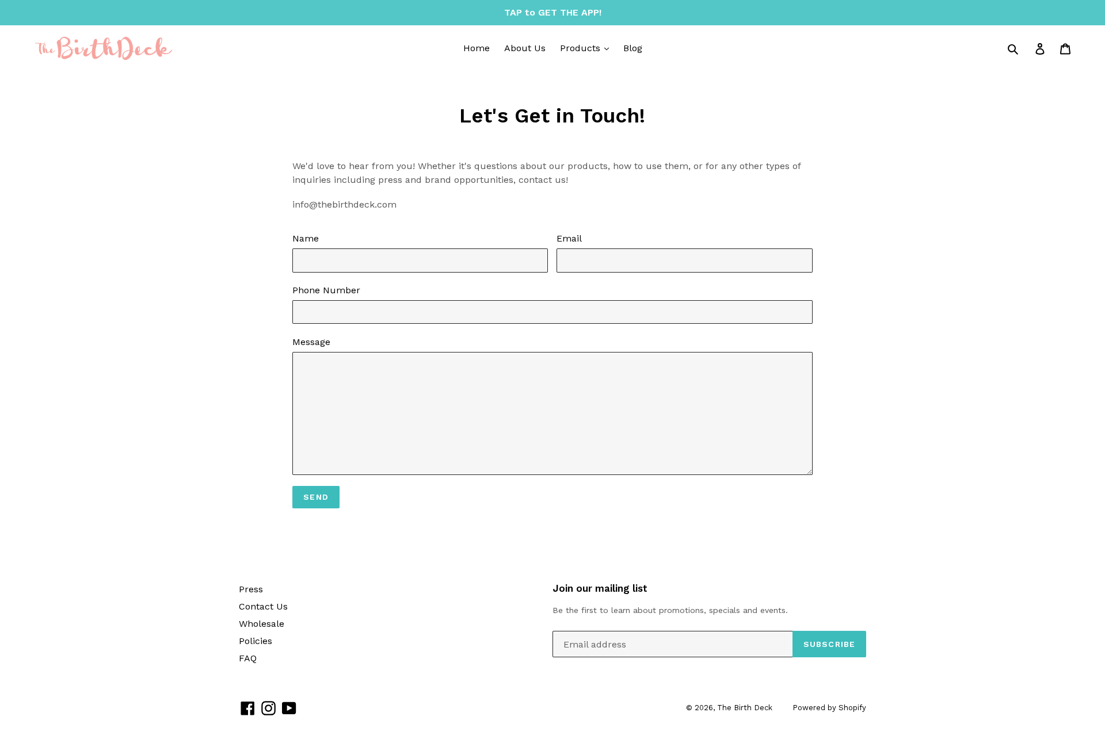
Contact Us (263, 606)
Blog (632, 48)
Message (311, 341)
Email (569, 238)
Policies (255, 640)
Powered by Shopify (829, 707)
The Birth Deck (744, 707)
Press (251, 589)
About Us (525, 48)
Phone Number (326, 290)
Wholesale (261, 623)
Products (581, 48)
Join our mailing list (599, 588)
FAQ (248, 658)
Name (305, 238)
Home (476, 48)
